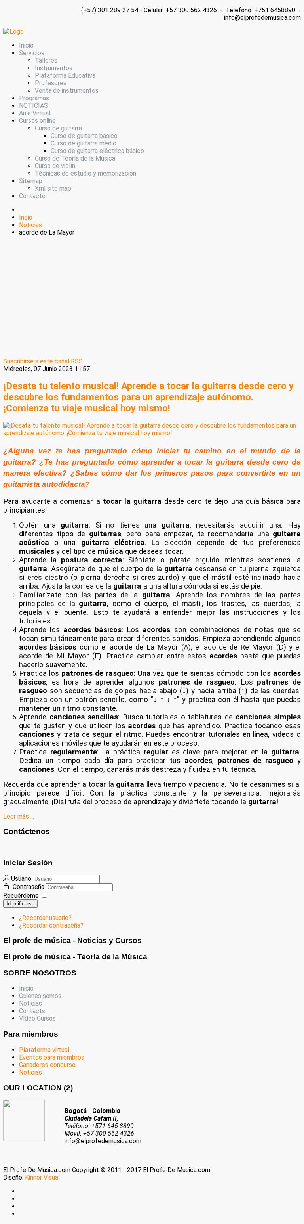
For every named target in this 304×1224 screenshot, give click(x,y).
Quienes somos (40, 996)
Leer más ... (18, 816)
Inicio (26, 45)
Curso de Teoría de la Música (75, 158)
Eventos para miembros (51, 1057)
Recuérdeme (21, 895)
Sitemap (30, 181)
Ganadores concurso (47, 1065)
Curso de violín (55, 166)
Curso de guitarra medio (83, 143)
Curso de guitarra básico (84, 136)
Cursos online (37, 120)
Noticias (30, 1003)
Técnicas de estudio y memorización (85, 173)
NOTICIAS (33, 105)
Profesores (50, 83)
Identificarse (20, 904)
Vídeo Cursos (37, 1018)
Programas (34, 98)
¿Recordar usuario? (45, 918)
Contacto (32, 196)
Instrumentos (53, 68)
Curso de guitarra (58, 128)
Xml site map (53, 188)
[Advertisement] (152, 298)
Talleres (46, 60)
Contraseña (29, 887)
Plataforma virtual (44, 1050)
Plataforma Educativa (65, 75)
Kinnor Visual (42, 1177)
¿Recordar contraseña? (51, 925)
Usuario (21, 878)
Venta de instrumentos (67, 90)
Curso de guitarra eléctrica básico (97, 151)
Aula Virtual (34, 113)
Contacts (32, 1011)
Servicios (31, 53)
